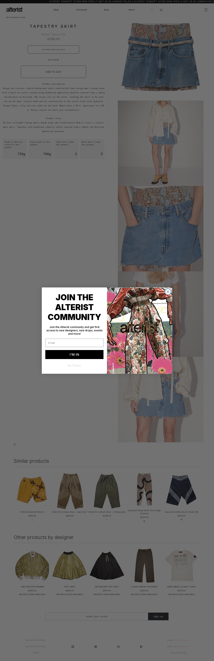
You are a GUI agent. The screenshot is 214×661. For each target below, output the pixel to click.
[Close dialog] (168, 292)
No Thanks (74, 365)
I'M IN (74, 355)
